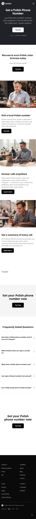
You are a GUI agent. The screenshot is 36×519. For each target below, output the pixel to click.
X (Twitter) (23, 487)
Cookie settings (6, 497)
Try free (18, 30)
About (22, 468)
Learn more (9, 192)
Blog (21, 471)
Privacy (3, 487)
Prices (3, 471)
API (2, 475)
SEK (17, 509)
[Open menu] (33, 3)
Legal (3, 490)
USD (9, 509)
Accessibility (5, 494)
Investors (23, 475)
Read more (9, 250)
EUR (13, 509)
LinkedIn (22, 490)
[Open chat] (32, 515)
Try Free (18, 305)
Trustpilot (4, 272)
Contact (22, 478)
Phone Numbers (6, 468)
